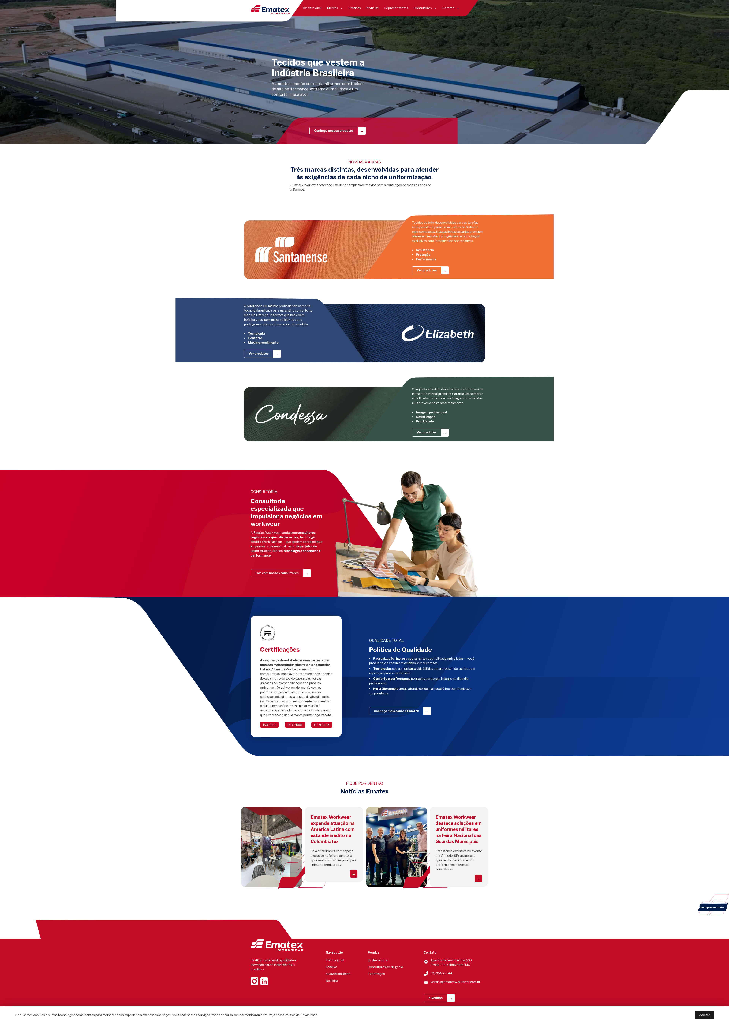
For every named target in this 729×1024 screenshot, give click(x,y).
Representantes (396, 8)
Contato (448, 8)
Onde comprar (378, 960)
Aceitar (704, 1015)
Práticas (355, 8)
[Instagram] (254, 981)
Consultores (423, 8)
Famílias (331, 967)
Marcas (332, 8)
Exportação (376, 974)
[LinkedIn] (264, 981)
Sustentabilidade (338, 974)
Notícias (372, 8)
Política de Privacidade (301, 1015)
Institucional (312, 8)
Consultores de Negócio (385, 967)
